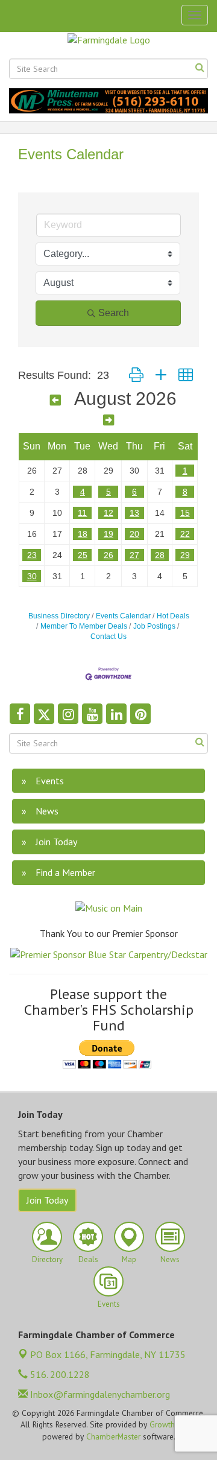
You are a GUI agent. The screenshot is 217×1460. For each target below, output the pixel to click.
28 (160, 555)
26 (108, 555)
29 (185, 555)
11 (82, 513)
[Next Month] (108, 420)
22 (185, 534)
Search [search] (113, 313)
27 (134, 555)
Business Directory (59, 616)
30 (32, 576)
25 (82, 555)
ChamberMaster (113, 1436)
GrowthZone (170, 1424)
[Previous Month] (55, 400)
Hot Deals (173, 616)
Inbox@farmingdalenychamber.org (99, 1394)
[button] (136, 375)
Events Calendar (123, 616)
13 (134, 513)
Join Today (47, 1200)
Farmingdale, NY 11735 (108, 1354)
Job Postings (154, 626)
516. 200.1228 (59, 1374)
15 (185, 513)
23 (32, 555)
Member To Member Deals (83, 626)
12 (108, 513)
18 (82, 534)
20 (134, 534)
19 (108, 534)
